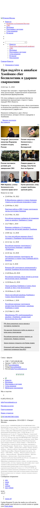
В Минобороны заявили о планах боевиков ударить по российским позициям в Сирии (21, 201)
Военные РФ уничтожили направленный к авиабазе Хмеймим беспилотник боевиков (21, 268)
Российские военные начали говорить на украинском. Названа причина (18, 338)
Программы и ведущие (14, 29)
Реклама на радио (7, 406)
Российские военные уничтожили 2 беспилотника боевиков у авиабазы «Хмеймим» (18, 247)
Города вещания (7, 409)
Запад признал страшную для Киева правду (19, 343)
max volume (9, 488)
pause (7, 482)
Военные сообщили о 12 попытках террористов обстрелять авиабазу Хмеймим (21, 228)
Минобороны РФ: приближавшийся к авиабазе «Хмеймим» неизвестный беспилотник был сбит (19, 317)
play (6, 480)
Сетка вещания (11, 31)
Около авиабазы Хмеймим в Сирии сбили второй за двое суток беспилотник (20, 287)
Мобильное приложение (14, 388)
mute (6, 484)
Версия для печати (9, 120)
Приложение (14, 58)
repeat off (8, 499)
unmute (7, 486)
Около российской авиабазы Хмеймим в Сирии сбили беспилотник (20, 296)
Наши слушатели (7, 413)
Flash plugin (8, 506)
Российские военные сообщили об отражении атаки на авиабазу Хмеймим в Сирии (22, 219)
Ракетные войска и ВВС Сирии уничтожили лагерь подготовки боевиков (21, 210)
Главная (4, 61)
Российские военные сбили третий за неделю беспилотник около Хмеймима (21, 277)
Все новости (5, 122)
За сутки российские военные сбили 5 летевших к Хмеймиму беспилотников (19, 237)
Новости (8, 22)
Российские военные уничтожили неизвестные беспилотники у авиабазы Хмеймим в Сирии (19, 306)
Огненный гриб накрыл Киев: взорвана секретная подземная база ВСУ (17, 348)
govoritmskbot (14, 365)
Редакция (9, 33)
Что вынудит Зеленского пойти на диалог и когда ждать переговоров (19, 331)
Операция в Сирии (12, 65)
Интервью (10, 27)
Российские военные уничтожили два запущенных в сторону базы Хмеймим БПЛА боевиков (21, 258)
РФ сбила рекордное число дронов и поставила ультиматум (17, 325)
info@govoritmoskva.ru (19, 369)
